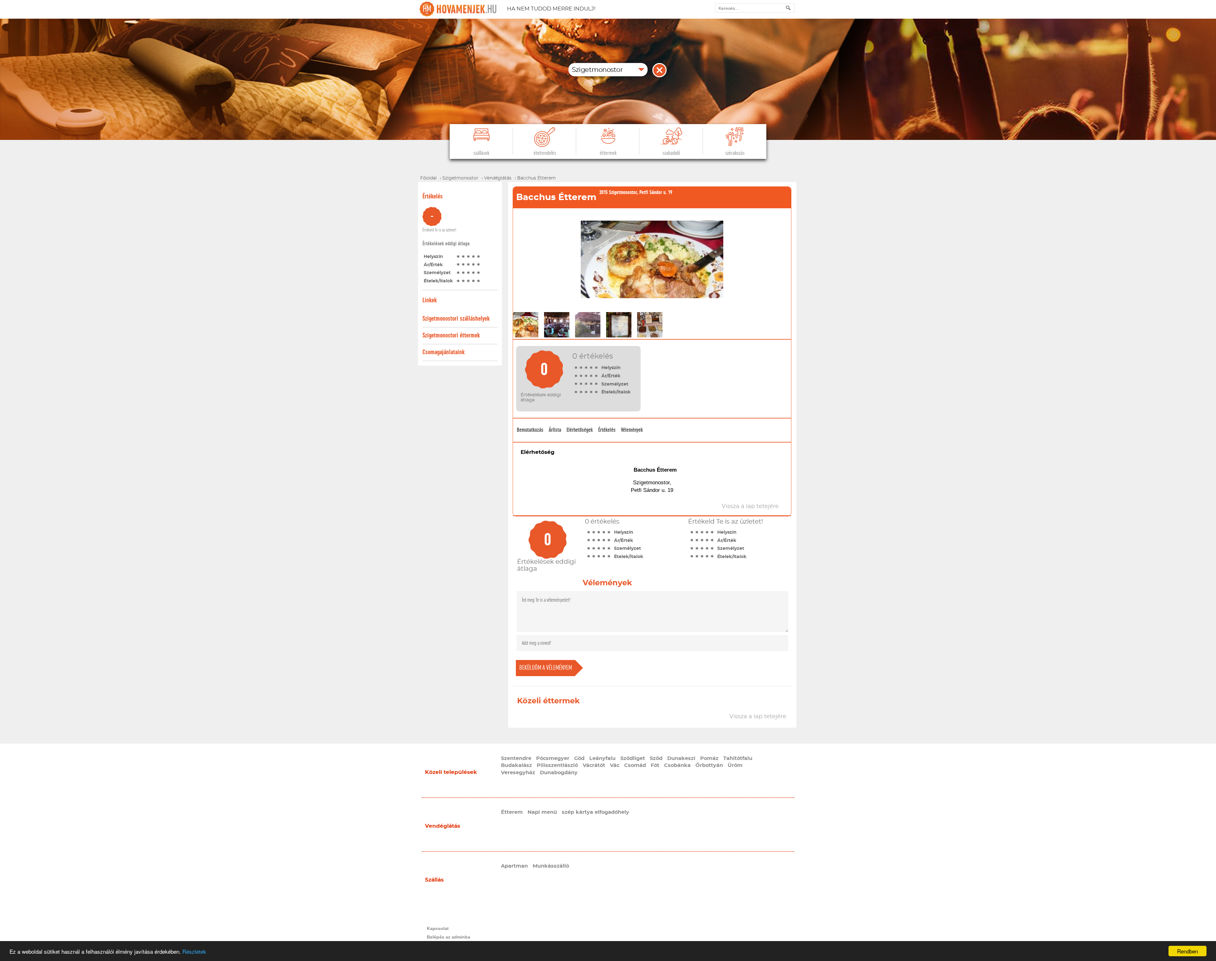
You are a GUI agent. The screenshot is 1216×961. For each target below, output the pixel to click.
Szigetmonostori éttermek (451, 335)
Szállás (434, 879)
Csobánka (677, 765)
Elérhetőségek (580, 430)
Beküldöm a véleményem (545, 667)
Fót (655, 765)
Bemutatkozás (530, 430)
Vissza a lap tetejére (757, 716)
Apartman (514, 866)
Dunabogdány (559, 772)
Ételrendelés (545, 153)
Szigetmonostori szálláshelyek (456, 318)
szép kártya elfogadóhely (595, 812)
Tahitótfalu (737, 758)
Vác (614, 765)
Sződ (656, 758)
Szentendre (516, 758)
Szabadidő (671, 153)
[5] (478, 256)
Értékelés (607, 430)
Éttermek (608, 153)
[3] (468, 256)
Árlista (555, 430)
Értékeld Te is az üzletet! (439, 230)
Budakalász (516, 765)
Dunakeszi (681, 758)
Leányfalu (602, 758)
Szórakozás (734, 153)
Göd (579, 758)
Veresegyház (518, 772)
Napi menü (542, 812)
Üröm (735, 765)
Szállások (481, 153)
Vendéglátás (442, 826)
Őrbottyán (709, 765)
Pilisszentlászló (557, 765)
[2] (463, 256)
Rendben (1187, 951)
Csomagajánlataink (443, 352)
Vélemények (632, 430)
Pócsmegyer (552, 758)
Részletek (194, 951)
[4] (473, 256)
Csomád (635, 765)
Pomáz (709, 758)
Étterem (512, 812)
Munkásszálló (551, 866)
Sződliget (632, 758)
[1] (458, 256)
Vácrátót (594, 765)
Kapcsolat (438, 928)
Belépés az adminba (448, 936)
